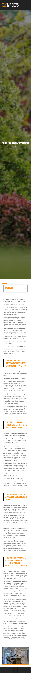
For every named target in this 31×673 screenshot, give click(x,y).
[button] (25, 288)
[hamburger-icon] (26, 5)
